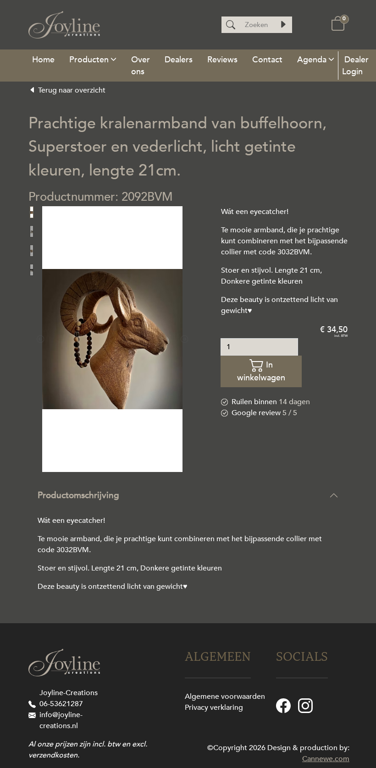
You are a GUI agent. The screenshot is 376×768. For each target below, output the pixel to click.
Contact (267, 59)
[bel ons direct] (33, 704)
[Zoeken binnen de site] (283, 24)
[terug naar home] (64, 24)
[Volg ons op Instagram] (305, 705)
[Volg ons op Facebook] (283, 705)
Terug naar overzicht (70, 90)
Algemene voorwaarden (225, 696)
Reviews (222, 59)
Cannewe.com (325, 759)
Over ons (140, 65)
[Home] (43, 59)
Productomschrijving (78, 495)
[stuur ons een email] (33, 715)
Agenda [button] (311, 59)
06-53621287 (61, 704)
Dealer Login (355, 65)
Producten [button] (89, 59)
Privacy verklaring (214, 707)
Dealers (179, 59)
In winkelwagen (261, 371)
